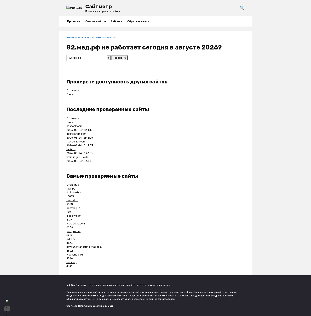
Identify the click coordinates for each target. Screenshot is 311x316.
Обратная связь (138, 21)
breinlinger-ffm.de (77, 157)
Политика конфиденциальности (96, 306)
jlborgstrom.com (76, 133)
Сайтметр (98, 6)
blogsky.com (73, 215)
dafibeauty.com (75, 192)
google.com (73, 231)
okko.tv (70, 239)
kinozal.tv (72, 200)
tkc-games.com (76, 141)
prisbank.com (74, 126)
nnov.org (71, 262)
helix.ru (70, 149)
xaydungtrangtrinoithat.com (84, 246)
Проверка (74, 21)
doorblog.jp (73, 208)
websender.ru (74, 254)
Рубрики (116, 21)
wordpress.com (75, 223)
